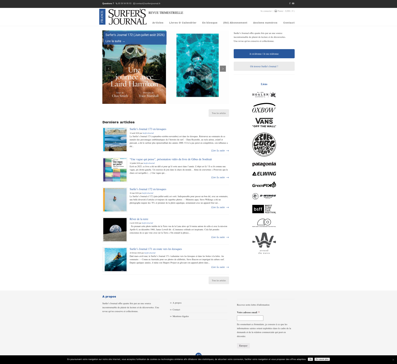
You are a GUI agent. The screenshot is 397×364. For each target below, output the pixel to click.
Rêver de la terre (139, 219)
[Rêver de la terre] (115, 229)
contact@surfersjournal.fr (148, 3)
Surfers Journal (128, 17)
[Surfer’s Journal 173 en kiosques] (115, 139)
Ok (310, 359)
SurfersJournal (148, 133)
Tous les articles (219, 113)
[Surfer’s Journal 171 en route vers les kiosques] (115, 259)
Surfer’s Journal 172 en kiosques (148, 189)
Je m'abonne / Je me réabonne (264, 53)
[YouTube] (293, 3)
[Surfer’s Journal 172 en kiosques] (115, 199)
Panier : (286, 10)
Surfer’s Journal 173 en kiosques (148, 129)
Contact (176, 309)
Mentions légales (181, 316)
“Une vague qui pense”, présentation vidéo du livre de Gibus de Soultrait (171, 159)
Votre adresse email (248, 312)
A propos (177, 302)
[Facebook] (290, 3)
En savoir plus (322, 359)
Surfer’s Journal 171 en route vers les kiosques (156, 249)
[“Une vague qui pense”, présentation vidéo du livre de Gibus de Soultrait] (115, 169)
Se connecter (266, 10)
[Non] (393, 359)
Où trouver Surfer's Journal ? (264, 66)
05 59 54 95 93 (124, 3)
